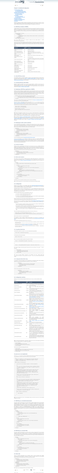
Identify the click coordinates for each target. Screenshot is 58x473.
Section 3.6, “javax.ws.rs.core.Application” (26, 160)
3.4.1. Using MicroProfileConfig (19, 16)
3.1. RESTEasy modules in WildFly (18, 9)
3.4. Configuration (16, 15)
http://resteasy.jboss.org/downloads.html (19, 139)
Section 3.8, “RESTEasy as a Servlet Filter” (27, 224)
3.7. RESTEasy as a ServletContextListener (19, 19)
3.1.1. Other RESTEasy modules (19, 10)
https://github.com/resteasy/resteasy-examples (29, 137)
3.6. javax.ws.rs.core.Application (18, 18)
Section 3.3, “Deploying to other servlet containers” (34, 119)
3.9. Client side (16, 21)
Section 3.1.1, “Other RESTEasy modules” (25, 116)
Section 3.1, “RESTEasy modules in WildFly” (30, 78)
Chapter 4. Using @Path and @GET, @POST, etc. (38, 471)
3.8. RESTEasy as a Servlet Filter (18, 20)
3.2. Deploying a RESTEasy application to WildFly (20, 12)
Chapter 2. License (16, 471)
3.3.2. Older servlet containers (18, 14)
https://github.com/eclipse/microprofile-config (37, 185)
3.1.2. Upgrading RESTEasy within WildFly (20, 11)
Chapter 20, (38, 301)
